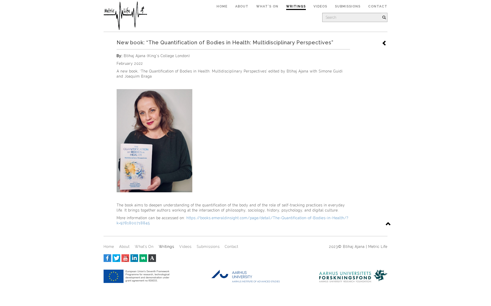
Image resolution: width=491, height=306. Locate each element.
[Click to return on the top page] (388, 224)
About (242, 6)
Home (222, 6)
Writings (296, 6)
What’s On (267, 6)
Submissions (348, 6)
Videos (320, 6)
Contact (377, 6)
